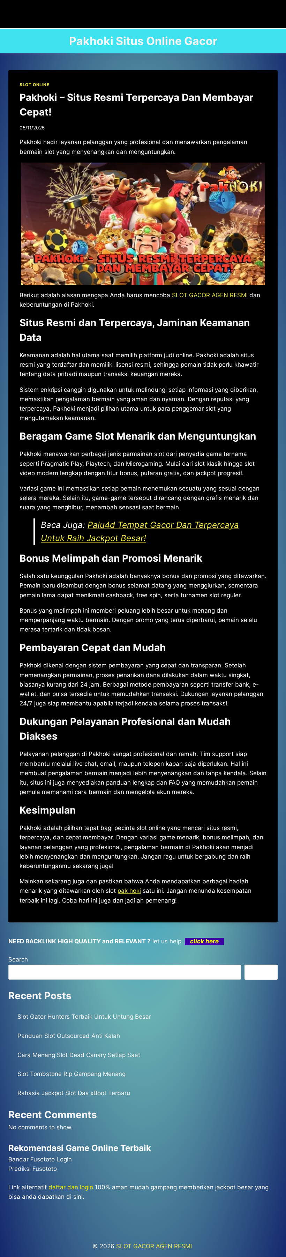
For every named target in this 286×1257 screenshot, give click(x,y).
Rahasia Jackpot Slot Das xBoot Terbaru (73, 1093)
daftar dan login (70, 1187)
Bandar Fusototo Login (40, 1159)
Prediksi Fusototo (32, 1168)
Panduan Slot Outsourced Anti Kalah (68, 1035)
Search (18, 959)
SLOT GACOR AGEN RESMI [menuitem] (210, 295)
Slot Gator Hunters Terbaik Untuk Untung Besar (84, 1016)
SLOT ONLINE (35, 84)
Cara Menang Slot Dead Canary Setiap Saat (78, 1055)
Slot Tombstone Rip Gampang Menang (71, 1073)
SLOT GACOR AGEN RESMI (155, 1246)
